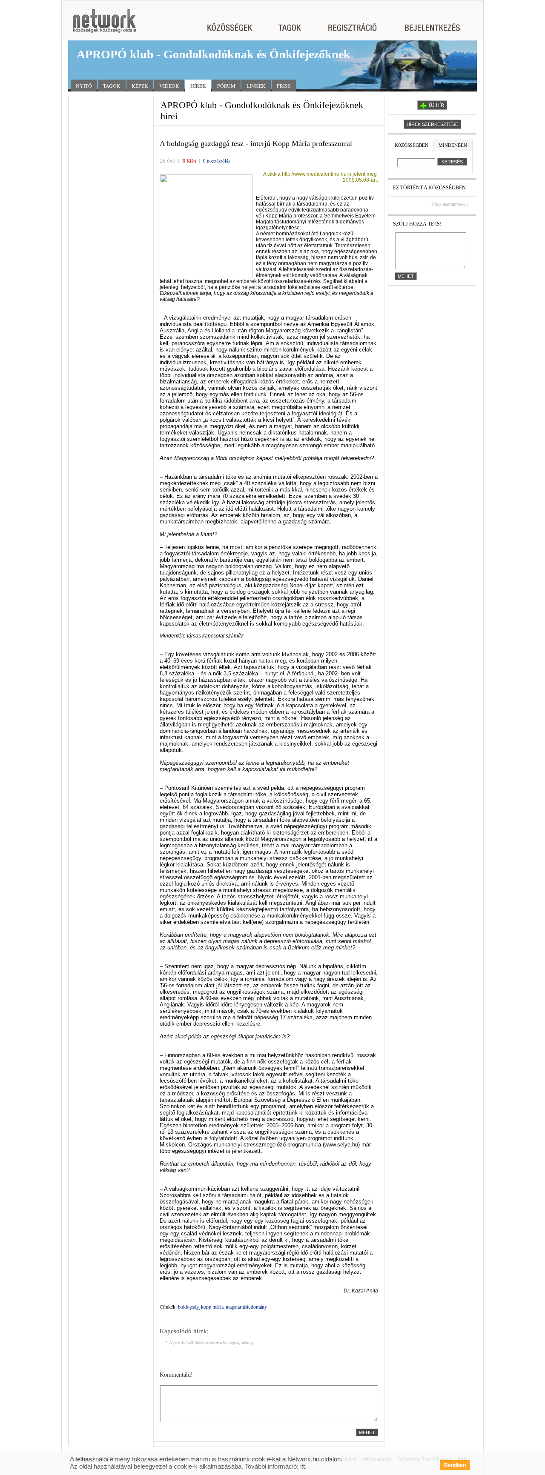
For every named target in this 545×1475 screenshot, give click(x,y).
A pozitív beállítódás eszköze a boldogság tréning (211, 1342)
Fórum (226, 85)
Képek (140, 85)
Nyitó (84, 85)
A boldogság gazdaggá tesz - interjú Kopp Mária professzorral (256, 143)
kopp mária (212, 1306)
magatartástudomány (246, 1306)
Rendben (455, 1465)
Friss (284, 85)
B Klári (189, 160)
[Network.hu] (104, 25)
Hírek (198, 85)
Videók (169, 85)
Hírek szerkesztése (432, 124)
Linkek (256, 85)
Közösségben (411, 145)
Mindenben (453, 145)
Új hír (436, 105)
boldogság (188, 1306)
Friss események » (450, 204)
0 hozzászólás (216, 160)
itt (302, 1466)
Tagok (111, 85)
